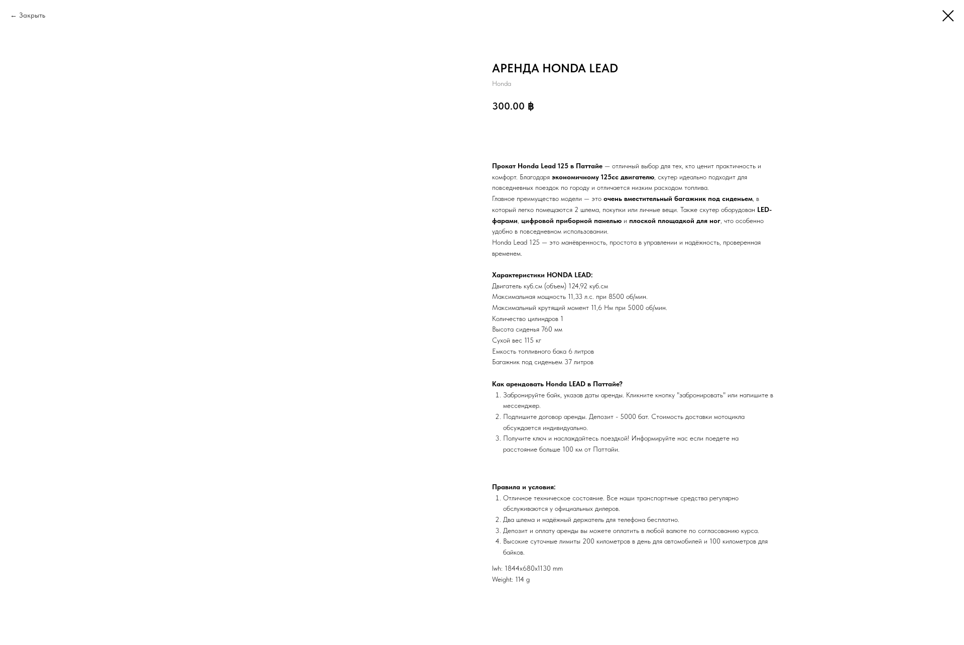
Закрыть (32, 15)
